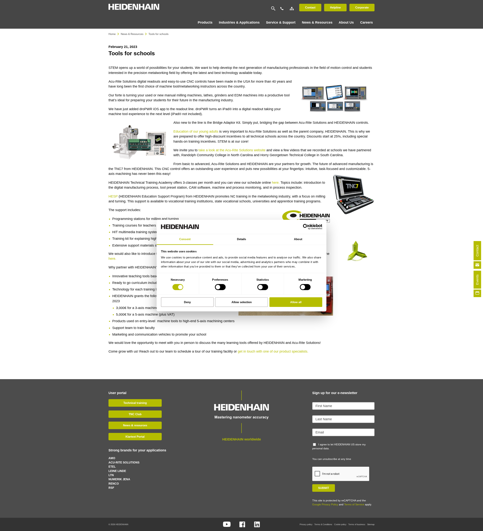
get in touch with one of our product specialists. (273, 351)
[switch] (220, 287)
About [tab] (298, 239)
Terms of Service (354, 504)
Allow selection (242, 302)
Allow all (295, 302)
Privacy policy (306, 524)
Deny (187, 302)
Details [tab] (241, 239)
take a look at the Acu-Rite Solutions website (231, 150)
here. (276, 182)
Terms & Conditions (323, 524)
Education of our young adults (195, 131)
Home (112, 33)
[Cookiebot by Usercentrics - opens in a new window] (305, 227)
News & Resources (132, 33)
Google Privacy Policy (325, 504)
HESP (113, 196)
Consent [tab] (185, 239)
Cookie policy (340, 524)
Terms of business (356, 524)
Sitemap (371, 524)
